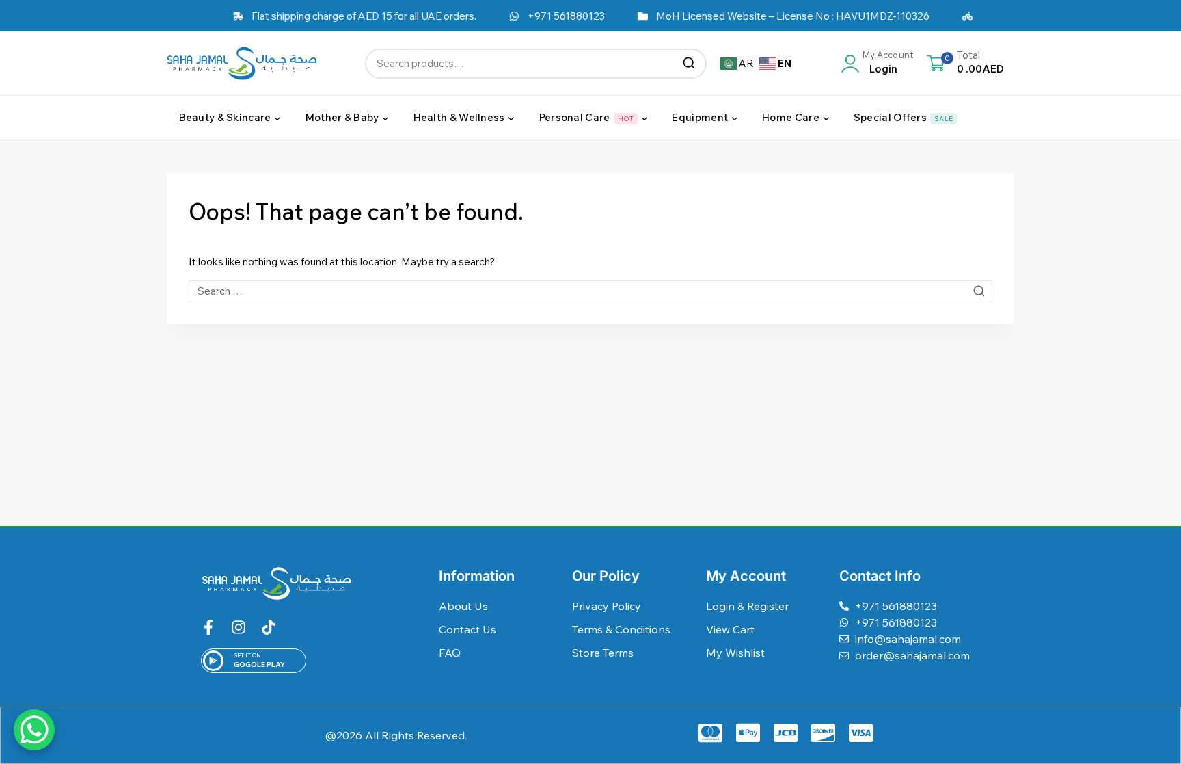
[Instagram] (238, 627)
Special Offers (903, 117)
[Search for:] (590, 291)
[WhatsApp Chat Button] (34, 729)
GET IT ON (247, 655)
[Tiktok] (268, 627)
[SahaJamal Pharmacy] (242, 63)
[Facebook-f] (208, 627)
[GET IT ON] (213, 660)
